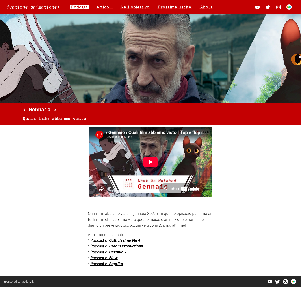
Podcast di (115, 240)
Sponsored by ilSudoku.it (19, 281)
